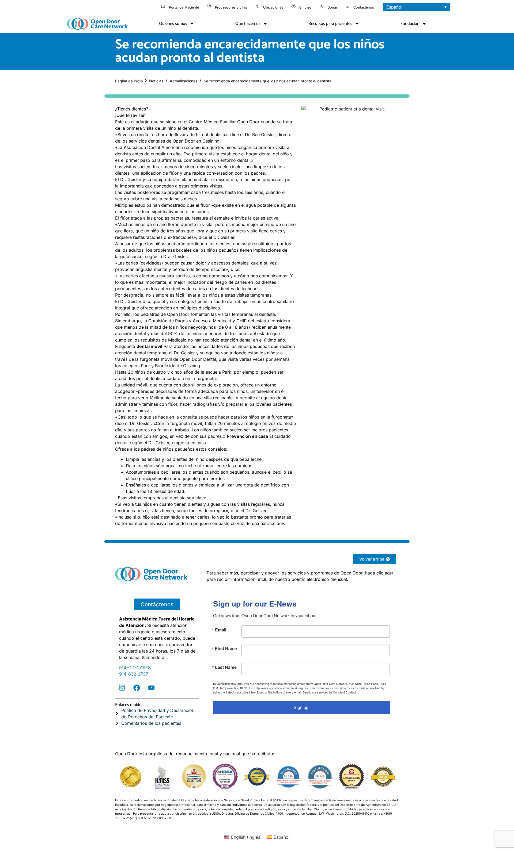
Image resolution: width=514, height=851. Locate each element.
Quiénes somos (173, 23)
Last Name (226, 667)
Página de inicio (129, 81)
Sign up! (301, 707)
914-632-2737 (133, 674)
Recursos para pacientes (330, 23)
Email (220, 630)
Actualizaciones (183, 81)
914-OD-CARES (135, 667)
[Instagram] (121, 688)
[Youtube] (151, 688)
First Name (226, 648)
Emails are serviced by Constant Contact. (330, 692)
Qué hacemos (247, 23)
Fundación (409, 23)
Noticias (156, 81)
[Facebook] (136, 688)
